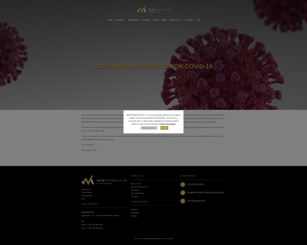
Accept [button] (164, 128)
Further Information (167, 124)
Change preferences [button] (149, 128)
